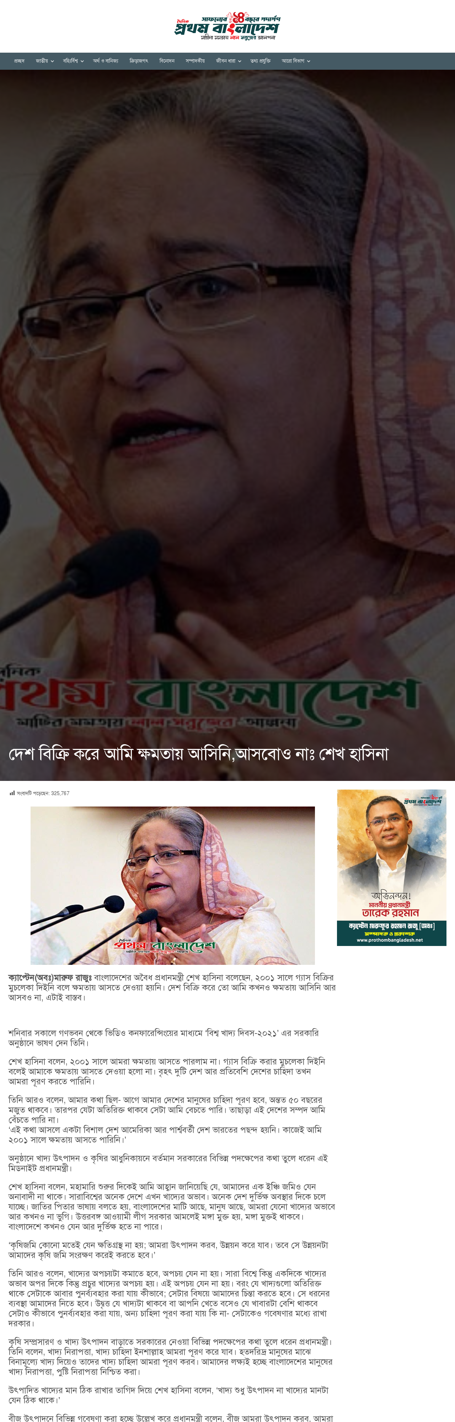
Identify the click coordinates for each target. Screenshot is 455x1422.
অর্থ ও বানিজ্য (105, 61)
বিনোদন (167, 61)
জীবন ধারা (225, 61)
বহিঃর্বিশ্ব (70, 61)
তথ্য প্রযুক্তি (261, 61)
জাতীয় (42, 61)
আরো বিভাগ (293, 61)
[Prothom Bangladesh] (227, 26)
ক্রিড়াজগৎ (139, 61)
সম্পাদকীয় (195, 61)
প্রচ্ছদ (19, 61)
